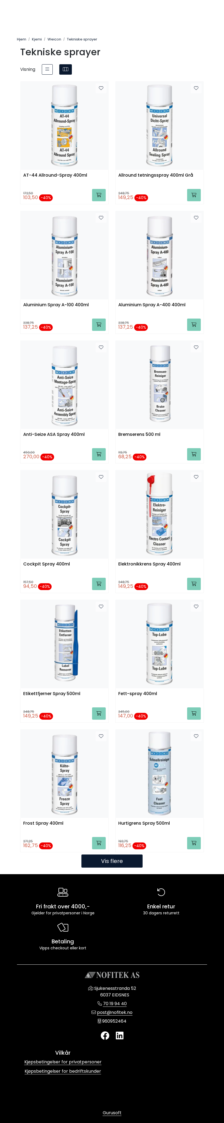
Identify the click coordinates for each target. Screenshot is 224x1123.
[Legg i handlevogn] (99, 195)
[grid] (65, 69)
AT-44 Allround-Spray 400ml (55, 175)
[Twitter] (105, 1036)
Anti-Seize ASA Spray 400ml (54, 434)
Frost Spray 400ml (43, 823)
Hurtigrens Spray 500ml (144, 823)
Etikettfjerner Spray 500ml (51, 694)
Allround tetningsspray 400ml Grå (155, 175)
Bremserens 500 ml (139, 434)
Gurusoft (112, 1113)
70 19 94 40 (115, 1004)
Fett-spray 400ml (137, 694)
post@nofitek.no (114, 1012)
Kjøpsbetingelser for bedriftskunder (63, 1071)
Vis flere (112, 861)
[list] (47, 69)
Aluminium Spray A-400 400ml (151, 305)
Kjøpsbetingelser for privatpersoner (63, 1062)
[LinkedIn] (119, 1036)
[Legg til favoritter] (101, 88)
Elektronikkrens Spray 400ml (149, 564)
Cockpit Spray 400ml (46, 564)
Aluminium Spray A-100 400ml (56, 305)
